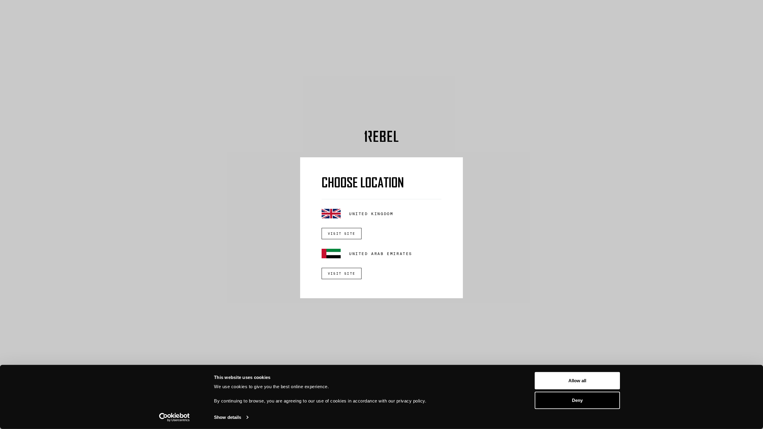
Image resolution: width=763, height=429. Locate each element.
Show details (227, 417)
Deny (577, 399)
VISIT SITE (341, 233)
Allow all (577, 380)
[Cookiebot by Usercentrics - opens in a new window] (174, 417)
